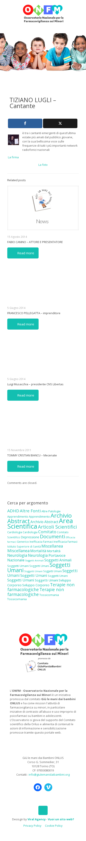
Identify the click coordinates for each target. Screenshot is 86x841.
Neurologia (17, 555)
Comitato (47, 531)
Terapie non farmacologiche (35, 591)
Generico (23, 542)
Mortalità (38, 550)
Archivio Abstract (44, 521)
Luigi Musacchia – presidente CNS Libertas (35, 384)
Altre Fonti (30, 510)
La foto (43, 165)
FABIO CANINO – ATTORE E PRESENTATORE (35, 242)
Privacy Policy (32, 826)
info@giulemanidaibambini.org (49, 774)
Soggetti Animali (34, 560)
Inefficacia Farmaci (41, 542)
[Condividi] (25, 123)
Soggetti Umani (18, 566)
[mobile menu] (80, 9)
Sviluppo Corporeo (35, 585)
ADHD (13, 511)
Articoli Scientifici (57, 527)
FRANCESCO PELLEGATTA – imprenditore (33, 313)
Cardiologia (14, 532)
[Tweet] (60, 123)
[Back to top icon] (43, 810)
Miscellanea (52, 546)
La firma (13, 157)
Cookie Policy (54, 826)
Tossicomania (49, 595)
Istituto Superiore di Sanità (24, 546)
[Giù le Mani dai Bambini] (43, 13)
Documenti (52, 536)
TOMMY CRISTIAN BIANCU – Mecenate (32, 455)
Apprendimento (17, 516)
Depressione (30, 537)
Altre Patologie (51, 511)
